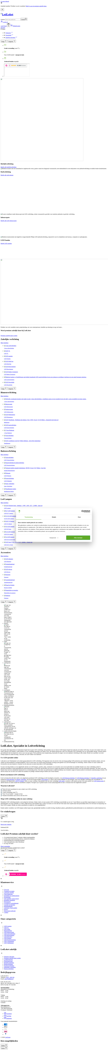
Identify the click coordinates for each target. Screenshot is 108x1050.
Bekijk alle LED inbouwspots (9, 220)
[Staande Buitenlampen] (25, 439)
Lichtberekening (8, 959)
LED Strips (7, 929)
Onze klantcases (8, 894)
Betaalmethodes (8, 906)
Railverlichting (10, 779)
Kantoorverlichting (9, 965)
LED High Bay (8, 937)
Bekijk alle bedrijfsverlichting (8, 167)
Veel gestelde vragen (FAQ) (11, 898)
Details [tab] (54, 517)
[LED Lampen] (23, 476)
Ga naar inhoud (5, 1)
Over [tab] (79, 517)
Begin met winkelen (6, 824)
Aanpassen (53, 537)
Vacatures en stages (9, 891)
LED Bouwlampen (9, 935)
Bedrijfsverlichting (10, 37)
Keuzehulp (8, 35)
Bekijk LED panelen (6, 243)
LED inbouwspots (99, 781)
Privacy (6, 909)
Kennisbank (7, 897)
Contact (6, 912)
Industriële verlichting (10, 967)
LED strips (62, 781)
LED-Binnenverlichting (68, 778)
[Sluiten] (2, 9)
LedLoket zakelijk (9, 892)
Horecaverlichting (9, 968)
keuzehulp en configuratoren (11, 895)
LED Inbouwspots (9, 932)
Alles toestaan (78, 537)
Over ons (6, 889)
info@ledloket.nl (8, 979)
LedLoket (7, 1037)
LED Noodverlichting (10, 940)
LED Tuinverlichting (9, 933)
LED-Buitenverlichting (83, 778)
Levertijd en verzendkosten (11, 903)
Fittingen (6, 598)
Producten (8, 33)
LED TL (6, 927)
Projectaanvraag (8, 961)
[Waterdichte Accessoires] (11, 561)
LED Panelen (7, 938)
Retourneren (7, 901)
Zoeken (3, 19)
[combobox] (13, 20)
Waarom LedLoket (9, 956)
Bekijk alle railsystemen (7, 175)
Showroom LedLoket (10, 911)
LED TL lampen (19, 781)
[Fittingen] (7, 566)
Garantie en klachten (9, 905)
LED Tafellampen (9, 943)
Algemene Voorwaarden (10, 908)
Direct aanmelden (5, 846)
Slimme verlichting (21, 779)
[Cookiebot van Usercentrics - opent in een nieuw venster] (82, 511)
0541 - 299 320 (10, 977)
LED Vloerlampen (9, 941)
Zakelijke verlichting (96, 778)
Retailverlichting (8, 964)
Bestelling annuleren (9, 900)
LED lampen (44, 779)
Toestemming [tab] (29, 517)
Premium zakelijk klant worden (12, 958)
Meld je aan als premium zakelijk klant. (36, 6)
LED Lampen (7, 926)
